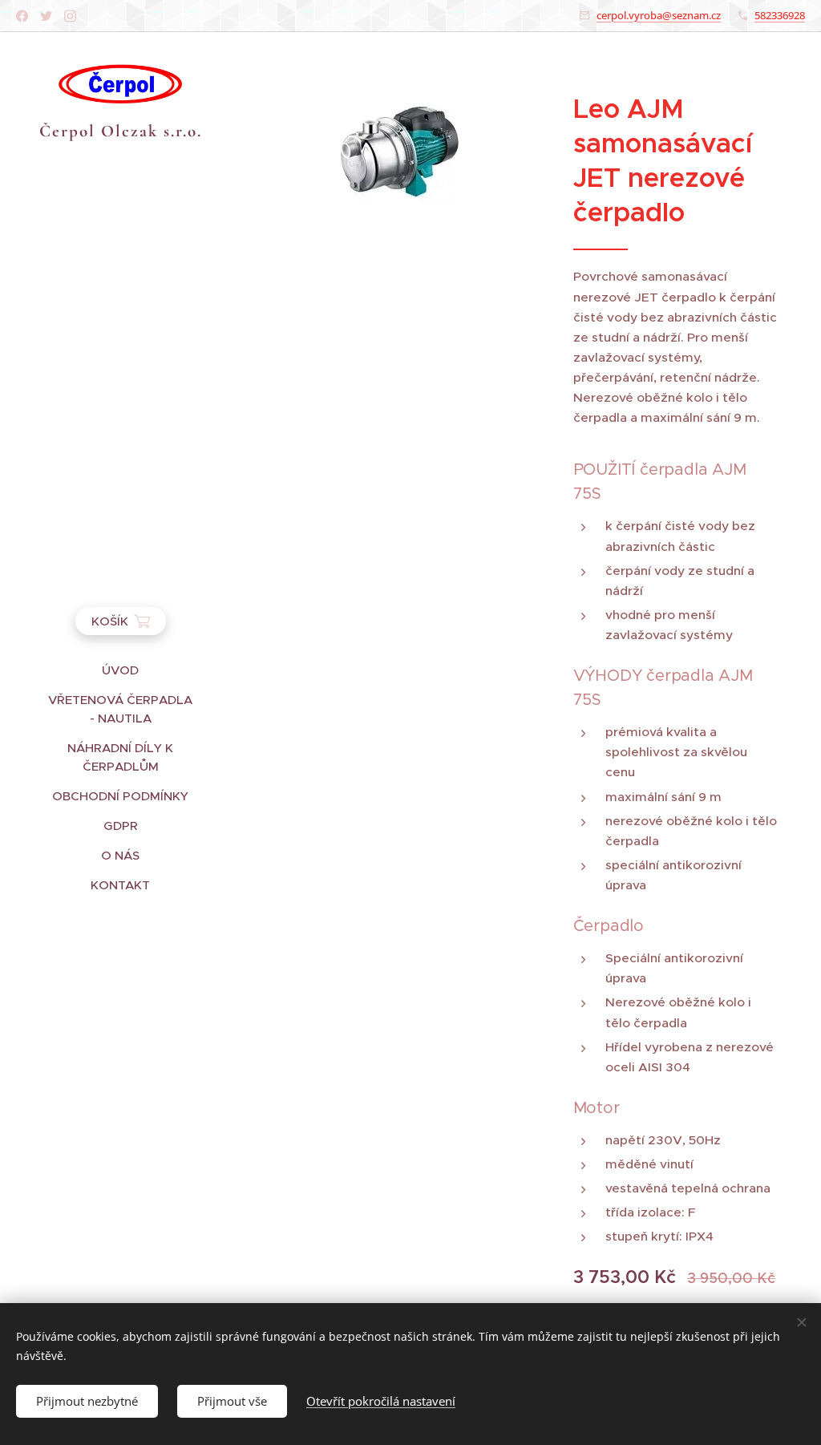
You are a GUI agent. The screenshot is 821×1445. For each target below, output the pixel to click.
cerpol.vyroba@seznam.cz (659, 15)
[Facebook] (22, 16)
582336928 (779, 15)
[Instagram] (70, 16)
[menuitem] (120, 670)
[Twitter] (46, 16)
